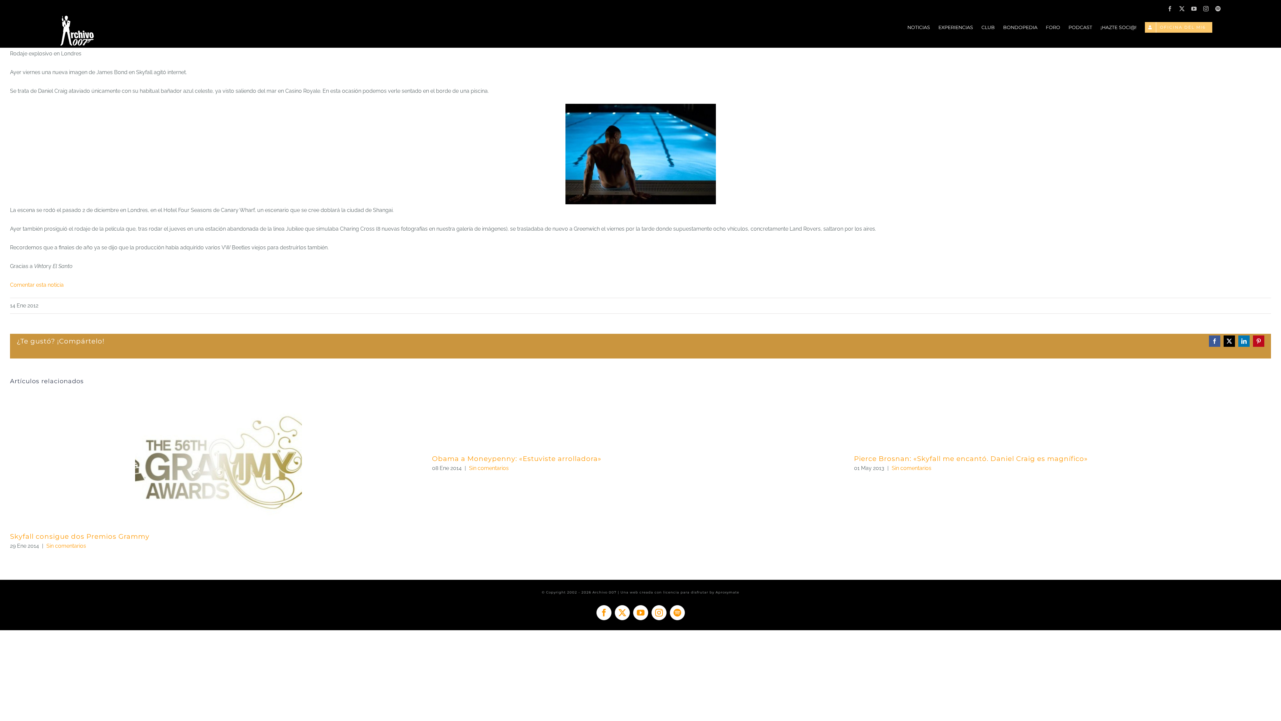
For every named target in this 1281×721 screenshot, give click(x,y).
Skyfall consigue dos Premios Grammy (79, 536)
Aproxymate (727, 592)
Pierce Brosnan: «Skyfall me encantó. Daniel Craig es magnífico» (971, 459)
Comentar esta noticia (37, 285)
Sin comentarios (66, 546)
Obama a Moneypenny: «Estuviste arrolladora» (516, 459)
